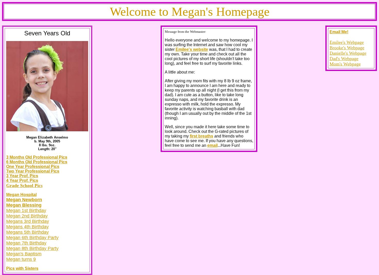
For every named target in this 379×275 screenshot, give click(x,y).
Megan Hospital (21, 194)
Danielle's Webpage (347, 53)
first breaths (201, 136)
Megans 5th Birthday (27, 232)
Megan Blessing (24, 205)
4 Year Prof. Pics (22, 180)
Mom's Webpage (345, 64)
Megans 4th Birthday (27, 226)
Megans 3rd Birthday (27, 221)
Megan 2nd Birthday (27, 216)
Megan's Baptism (24, 253)
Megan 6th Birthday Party (32, 237)
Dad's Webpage (343, 58)
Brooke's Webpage (346, 47)
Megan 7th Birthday (26, 243)
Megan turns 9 (21, 259)
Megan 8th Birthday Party (32, 248)
